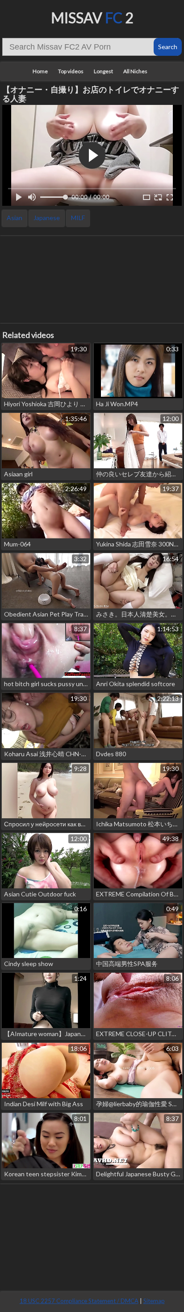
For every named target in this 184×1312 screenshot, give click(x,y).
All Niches (135, 71)
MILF (78, 217)
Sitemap (154, 1300)
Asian (14, 217)
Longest (103, 71)
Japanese (46, 217)
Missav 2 (92, 17)
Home (40, 71)
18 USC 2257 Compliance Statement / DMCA (79, 1300)
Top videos (71, 71)
